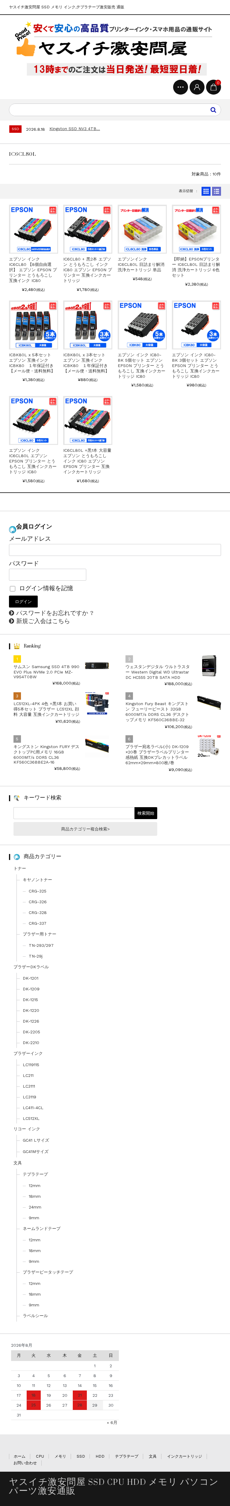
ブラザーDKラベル (31, 966)
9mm (34, 1217)
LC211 (28, 1075)
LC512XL (31, 1118)
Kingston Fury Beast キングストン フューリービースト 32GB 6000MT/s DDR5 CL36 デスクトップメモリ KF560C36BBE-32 (157, 711)
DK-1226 (31, 1021)
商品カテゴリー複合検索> (85, 829)
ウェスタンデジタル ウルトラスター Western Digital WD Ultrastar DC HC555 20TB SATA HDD (157, 672)
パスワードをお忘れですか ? (54, 612)
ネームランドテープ (41, 1228)
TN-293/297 (41, 945)
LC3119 (29, 1097)
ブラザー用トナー (39, 934)
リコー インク (26, 1128)
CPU (40, 1456)
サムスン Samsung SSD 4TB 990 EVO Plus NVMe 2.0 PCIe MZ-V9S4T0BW (46, 671)
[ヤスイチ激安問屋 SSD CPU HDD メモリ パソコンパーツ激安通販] (115, 48)
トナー (19, 868)
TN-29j (36, 956)
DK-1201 (30, 978)
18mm (35, 1196)
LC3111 (29, 1086)
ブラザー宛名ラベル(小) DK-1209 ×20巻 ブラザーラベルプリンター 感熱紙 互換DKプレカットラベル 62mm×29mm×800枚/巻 (157, 754)
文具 (17, 1162)
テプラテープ (35, 1174)
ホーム (19, 1456)
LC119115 (31, 1064)
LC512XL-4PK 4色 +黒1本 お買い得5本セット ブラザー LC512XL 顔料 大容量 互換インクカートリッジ (46, 709)
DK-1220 (31, 1010)
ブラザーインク (28, 1053)
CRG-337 (37, 923)
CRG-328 (38, 912)
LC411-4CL (33, 1107)
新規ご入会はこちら (43, 621)
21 (80, 1395)
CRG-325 (37, 891)
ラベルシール (35, 1315)
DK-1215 (30, 999)
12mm (34, 1185)
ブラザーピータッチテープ (48, 1272)
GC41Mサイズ (36, 1151)
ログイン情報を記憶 (45, 588)
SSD (81, 1456)
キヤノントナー (37, 879)
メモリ (60, 1456)
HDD (100, 1456)
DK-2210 (31, 1042)
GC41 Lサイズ (36, 1140)
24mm (35, 1207)
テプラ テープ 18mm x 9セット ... (85, 128)
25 (33, 1404)
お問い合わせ (25, 1463)
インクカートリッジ (184, 1456)
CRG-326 (38, 901)
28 (79, 1404)
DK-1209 (31, 988)
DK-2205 (31, 1031)
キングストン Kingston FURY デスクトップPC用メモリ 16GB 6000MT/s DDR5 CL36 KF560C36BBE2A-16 (46, 754)
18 (33, 1395)
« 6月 (112, 1422)
